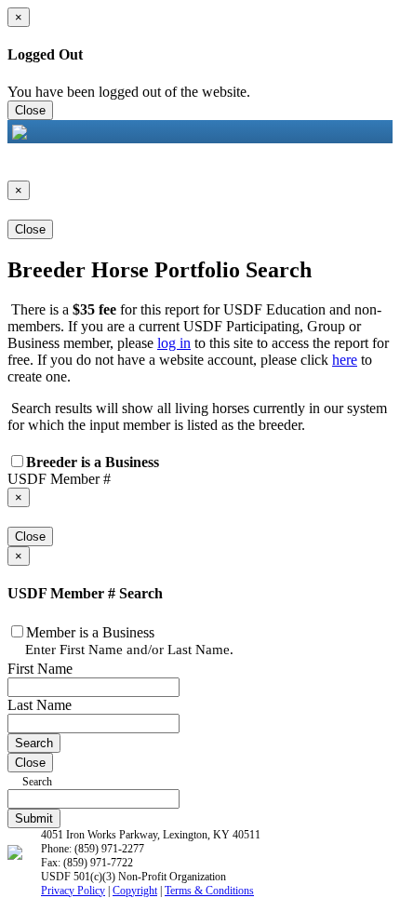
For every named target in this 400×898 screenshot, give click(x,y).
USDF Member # (59, 479)
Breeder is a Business (92, 462)
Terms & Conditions (209, 890)
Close (30, 110)
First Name (40, 669)
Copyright (135, 890)
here (344, 360)
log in (174, 343)
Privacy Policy (73, 890)
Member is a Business (90, 632)
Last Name (39, 705)
